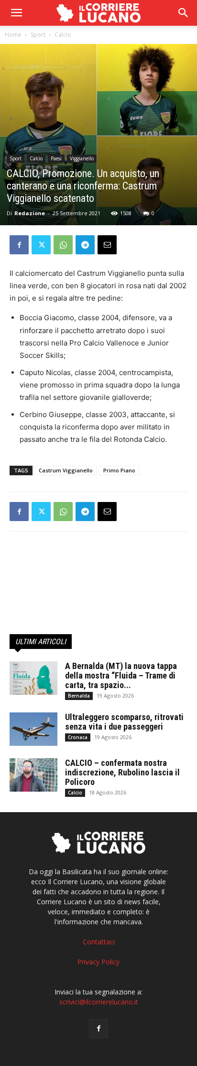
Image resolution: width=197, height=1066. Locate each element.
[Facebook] (19, 244)
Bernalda (79, 695)
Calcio (63, 35)
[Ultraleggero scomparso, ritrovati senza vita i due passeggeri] (33, 729)
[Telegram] (85, 244)
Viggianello (82, 158)
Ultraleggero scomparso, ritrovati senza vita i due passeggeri (124, 722)
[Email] (107, 244)
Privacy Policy (98, 961)
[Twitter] (41, 244)
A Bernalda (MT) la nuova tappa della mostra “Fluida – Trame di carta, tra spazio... (121, 675)
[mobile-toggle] (16, 13)
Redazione (29, 213)
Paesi (56, 158)
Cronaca (78, 737)
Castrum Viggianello (66, 470)
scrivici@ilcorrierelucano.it (98, 1001)
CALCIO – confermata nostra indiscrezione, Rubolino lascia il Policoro (122, 772)
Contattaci (99, 941)
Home (13, 35)
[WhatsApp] (63, 244)
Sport (38, 35)
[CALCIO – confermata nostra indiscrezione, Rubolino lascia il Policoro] (33, 775)
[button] (183, 13)
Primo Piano (119, 470)
